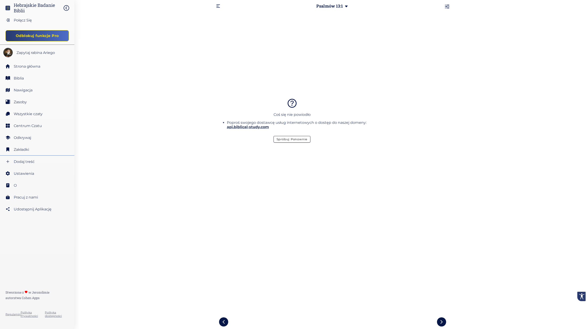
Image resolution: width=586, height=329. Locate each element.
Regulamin (13, 314)
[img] (68, 8)
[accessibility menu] (581, 296)
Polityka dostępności (53, 314)
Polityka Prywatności (29, 314)
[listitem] (37, 78)
